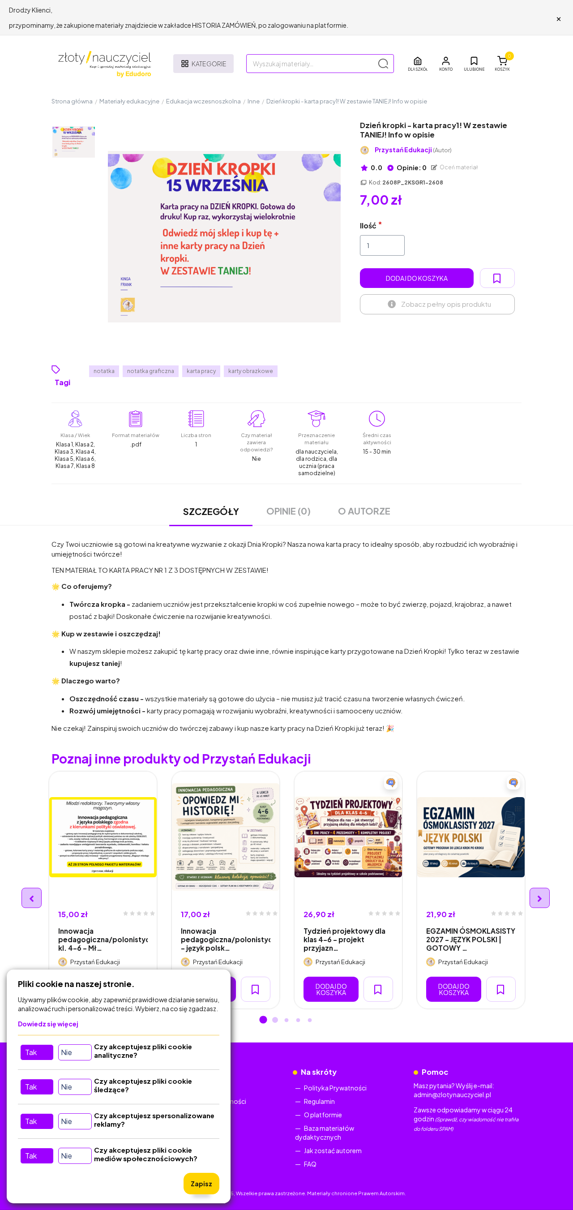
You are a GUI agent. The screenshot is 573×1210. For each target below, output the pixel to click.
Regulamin (319, 1101)
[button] (446, 63)
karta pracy (201, 371)
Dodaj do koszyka (417, 278)
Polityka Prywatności (335, 1088)
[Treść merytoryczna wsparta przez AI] (391, 783)
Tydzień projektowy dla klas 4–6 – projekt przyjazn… (344, 940)
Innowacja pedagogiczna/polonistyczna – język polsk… (225, 940)
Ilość (368, 225)
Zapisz (201, 1184)
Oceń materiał (458, 167)
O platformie (323, 1115)
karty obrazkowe (250, 371)
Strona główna (72, 101)
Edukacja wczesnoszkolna (203, 101)
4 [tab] (298, 1020)
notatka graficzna (150, 371)
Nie (66, 1052)
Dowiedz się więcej (48, 1024)
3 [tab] (286, 1020)
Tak (31, 1052)
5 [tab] (309, 1020)
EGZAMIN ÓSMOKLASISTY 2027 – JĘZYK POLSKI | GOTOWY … (470, 940)
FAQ (310, 1164)
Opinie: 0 (411, 167)
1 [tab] (263, 1020)
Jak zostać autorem (333, 1150)
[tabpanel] (103, 890)
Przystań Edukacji (413, 150)
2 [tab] (274, 1020)
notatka (104, 371)
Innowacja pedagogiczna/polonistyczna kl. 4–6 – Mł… (103, 940)
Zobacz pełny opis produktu (446, 304)
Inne (254, 101)
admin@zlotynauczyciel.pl (452, 1094)
